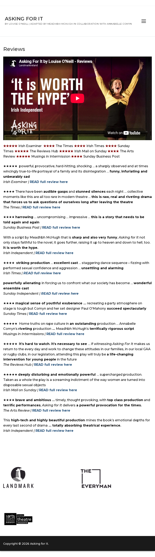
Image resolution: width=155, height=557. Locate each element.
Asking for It (24, 19)
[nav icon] (143, 21)
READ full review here (49, 182)
